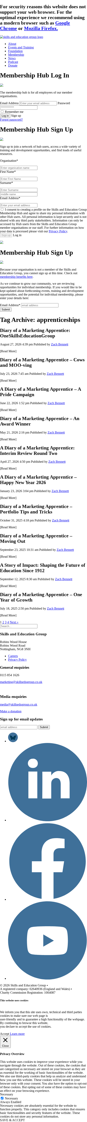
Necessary (11, 1098)
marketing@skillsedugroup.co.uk (21, 682)
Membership (16, 54)
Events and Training (21, 47)
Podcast (13, 62)
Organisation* (9, 160)
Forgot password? (11, 119)
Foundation (15, 51)
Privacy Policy (58, 231)
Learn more (17, 1033)
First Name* (8, 171)
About (12, 43)
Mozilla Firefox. (41, 28)
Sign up (6, 235)
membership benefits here (16, 276)
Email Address (9, 103)
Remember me (14, 111)
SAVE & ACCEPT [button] (12, 1120)
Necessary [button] (6, 1094)
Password (64, 103)
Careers (13, 656)
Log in (5, 115)
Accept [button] (4, 1033)
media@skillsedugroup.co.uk (18, 704)
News (12, 58)
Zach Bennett (59, 344)
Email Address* (10, 198)
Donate (12, 65)
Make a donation (10, 711)
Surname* (6, 182)
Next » (14, 622)
